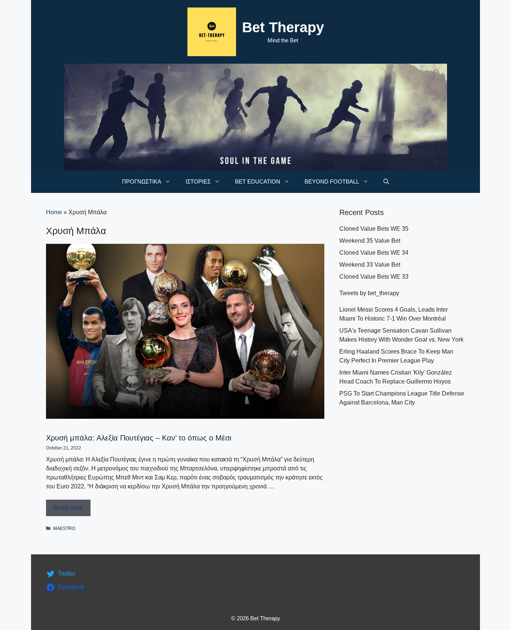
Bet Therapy (283, 27)
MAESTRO (64, 528)
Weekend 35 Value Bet (369, 240)
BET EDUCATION (257, 181)
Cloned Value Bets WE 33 (374, 276)
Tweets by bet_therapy (369, 293)
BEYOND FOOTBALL (332, 181)
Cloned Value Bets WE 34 (374, 252)
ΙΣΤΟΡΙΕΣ (198, 181)
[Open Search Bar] (386, 181)
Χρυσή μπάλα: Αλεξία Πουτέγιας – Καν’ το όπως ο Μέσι (138, 438)
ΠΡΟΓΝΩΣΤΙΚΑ (141, 181)
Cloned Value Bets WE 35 (374, 228)
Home (54, 212)
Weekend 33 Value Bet (369, 264)
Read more (68, 508)
